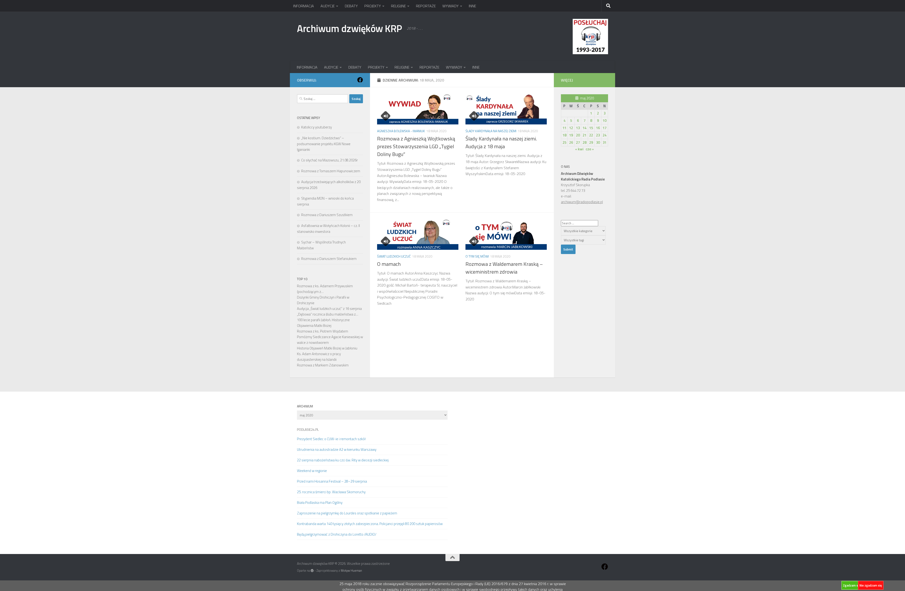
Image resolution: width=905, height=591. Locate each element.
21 (584, 135)
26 (571, 142)
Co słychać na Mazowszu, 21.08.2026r (329, 160)
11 (564, 128)
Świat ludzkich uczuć (394, 256)
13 (578, 128)
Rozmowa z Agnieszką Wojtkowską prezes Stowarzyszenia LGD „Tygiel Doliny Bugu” (416, 146)
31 (604, 142)
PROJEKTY (372, 6)
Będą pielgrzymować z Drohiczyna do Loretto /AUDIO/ (336, 534)
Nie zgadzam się (871, 585)
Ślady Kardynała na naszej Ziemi (490, 130)
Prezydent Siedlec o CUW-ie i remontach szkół (331, 439)
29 (591, 142)
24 (604, 135)
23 (598, 135)
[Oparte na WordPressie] (312, 570)
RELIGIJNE (398, 6)
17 (604, 128)
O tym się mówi (477, 256)
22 (591, 135)
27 (578, 142)
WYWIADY (450, 6)
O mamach (389, 264)
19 (571, 135)
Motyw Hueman (351, 570)
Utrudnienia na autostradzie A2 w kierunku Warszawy (336, 449)
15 (591, 128)
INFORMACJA (303, 6)
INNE (472, 6)
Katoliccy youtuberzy (316, 127)
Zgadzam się (851, 585)
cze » (590, 149)
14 (584, 128)
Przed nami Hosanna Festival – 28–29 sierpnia (332, 481)
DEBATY (351, 6)
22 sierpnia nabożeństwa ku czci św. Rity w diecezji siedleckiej (343, 460)
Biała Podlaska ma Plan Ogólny (319, 502)
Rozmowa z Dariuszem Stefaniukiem (329, 258)
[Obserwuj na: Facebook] (360, 80)
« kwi (579, 149)
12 (571, 128)
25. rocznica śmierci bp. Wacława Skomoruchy (331, 492)
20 (578, 135)
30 (598, 142)
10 (604, 120)
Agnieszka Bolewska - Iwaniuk (401, 130)
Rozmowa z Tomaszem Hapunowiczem (330, 171)
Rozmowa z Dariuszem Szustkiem (327, 215)
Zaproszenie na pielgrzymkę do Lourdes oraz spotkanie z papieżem (347, 513)
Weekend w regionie (312, 470)
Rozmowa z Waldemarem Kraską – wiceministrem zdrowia (504, 268)
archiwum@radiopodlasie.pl (582, 202)
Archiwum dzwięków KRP (349, 28)
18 (564, 135)
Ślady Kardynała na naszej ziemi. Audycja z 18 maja (501, 142)
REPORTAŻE (426, 6)
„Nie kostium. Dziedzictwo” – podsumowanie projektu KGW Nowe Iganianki (323, 143)
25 (564, 142)
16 (598, 128)
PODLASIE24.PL (308, 429)
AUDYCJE (328, 6)
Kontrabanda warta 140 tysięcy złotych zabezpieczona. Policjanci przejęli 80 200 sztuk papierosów (370, 523)
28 (584, 142)
